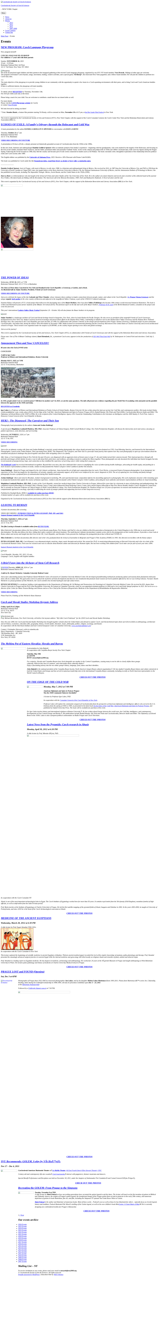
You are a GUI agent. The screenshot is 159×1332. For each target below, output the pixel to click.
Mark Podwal (39, 1202)
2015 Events (22, 1246)
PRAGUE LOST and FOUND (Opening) (22, 971)
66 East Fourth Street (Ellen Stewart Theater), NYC (84, 1170)
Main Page (4, 36)
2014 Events (22, 1248)
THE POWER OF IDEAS (15, 277)
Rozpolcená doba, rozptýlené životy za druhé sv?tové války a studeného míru (62, 161)
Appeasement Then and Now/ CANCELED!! (25, 343)
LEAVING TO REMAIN (14, 505)
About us (8, 19)
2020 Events (22, 1236)
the (138, 297)
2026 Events (22, 1224)
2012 (11, 25)
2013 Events (22, 1250)
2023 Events (22, 1230)
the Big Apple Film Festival (94, 112)
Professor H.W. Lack (106, 305)
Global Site (9, 32)
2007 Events (22, 1261)
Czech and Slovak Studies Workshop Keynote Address (29, 602)
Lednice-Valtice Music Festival (28, 310)
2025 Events (22, 1226)
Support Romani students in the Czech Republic (17, 547)
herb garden (16, 299)
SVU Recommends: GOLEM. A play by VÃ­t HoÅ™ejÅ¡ (31, 1161)
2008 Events (22, 1259)
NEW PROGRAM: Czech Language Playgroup (27, 47)
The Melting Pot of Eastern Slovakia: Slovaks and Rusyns (32, 643)
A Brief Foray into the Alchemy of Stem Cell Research (30, 562)
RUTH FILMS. (43, 526)
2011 (11, 27)
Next (22, 1215)
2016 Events (22, 1244)
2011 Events (22, 1254)
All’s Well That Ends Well (101, 336)
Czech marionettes (58, 1174)
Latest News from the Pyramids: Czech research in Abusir (58, 724)
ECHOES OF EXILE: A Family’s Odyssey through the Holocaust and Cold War (45, 124)
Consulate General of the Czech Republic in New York (78, 700)
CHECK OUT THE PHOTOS (93, 677)
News (7, 17)
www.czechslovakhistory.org (81, 626)
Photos (7, 21)
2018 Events (22, 1240)
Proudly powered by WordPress (29, 1274)
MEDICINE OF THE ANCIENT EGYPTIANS (26, 918)
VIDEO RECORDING (9, 592)
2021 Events (22, 1234)
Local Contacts (10, 30)
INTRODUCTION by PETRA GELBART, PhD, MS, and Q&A (40, 513)
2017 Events (22, 1242)
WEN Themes (58, 1274)
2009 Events (22, 1257)
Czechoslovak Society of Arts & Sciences (15, 5)
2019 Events (22, 1238)
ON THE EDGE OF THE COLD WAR (48, 681)
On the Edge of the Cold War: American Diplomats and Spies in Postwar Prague (121, 706)
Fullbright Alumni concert (37, 988)
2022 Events (22, 1232)
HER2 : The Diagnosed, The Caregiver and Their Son (30, 420)
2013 (11, 23)
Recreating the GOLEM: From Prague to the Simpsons (47, 1187)
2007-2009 (13, 28)
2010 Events (22, 1256)
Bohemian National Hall (30, 984)
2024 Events (22, 1228)
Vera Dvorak (12, 105)
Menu (3, 13)
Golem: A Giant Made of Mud (129, 1204)
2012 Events (22, 1252)
